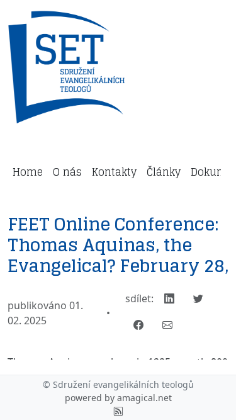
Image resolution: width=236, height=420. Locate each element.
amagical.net (144, 398)
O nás (67, 172)
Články (164, 172)
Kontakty (114, 172)
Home (28, 172)
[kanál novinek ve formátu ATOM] (118, 411)
